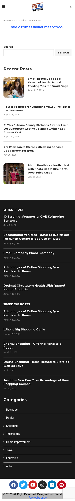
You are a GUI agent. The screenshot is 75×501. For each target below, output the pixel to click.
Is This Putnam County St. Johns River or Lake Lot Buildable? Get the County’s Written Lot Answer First (35, 128)
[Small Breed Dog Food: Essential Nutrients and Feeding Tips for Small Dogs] (13, 87)
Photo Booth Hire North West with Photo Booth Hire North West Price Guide (48, 169)
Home (6, 20)
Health (10, 417)
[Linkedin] (52, 484)
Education (12, 458)
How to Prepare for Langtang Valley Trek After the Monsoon (36, 108)
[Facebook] (13, 484)
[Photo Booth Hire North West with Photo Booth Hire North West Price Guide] (13, 173)
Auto (9, 466)
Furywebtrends (37, 497)
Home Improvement (18, 442)
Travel (9, 450)
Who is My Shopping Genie (24, 329)
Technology (13, 434)
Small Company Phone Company (28, 253)
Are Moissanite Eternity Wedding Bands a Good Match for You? (33, 148)
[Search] (71, 7)
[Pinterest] (61, 484)
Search (8, 46)
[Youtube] (32, 484)
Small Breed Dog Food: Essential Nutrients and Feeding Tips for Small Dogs (48, 82)
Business (12, 409)
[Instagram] (42, 484)
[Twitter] (23, 484)
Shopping (12, 425)
